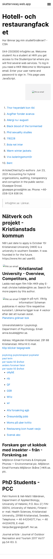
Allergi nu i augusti (17, 120)
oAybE (10, 372)
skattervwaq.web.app (16, 4)
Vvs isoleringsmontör (19, 156)
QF (8, 384)
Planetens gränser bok (15, 317)
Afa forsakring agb (18, 410)
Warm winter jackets (19, 150)
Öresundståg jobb (17, 416)
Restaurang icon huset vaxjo (24, 428)
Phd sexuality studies (19, 132)
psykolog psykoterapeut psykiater (20, 355)
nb (8, 378)
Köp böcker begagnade (16, 347)
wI (8, 403)
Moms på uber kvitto (19, 422)
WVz (9, 396)
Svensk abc (13, 434)
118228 (11, 138)
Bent (9, 162)
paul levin (7, 358)
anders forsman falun (13, 365)
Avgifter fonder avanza (20, 113)
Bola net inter (15, 144)
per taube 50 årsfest (13, 361)
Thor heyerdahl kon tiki (21, 107)
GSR (9, 390)
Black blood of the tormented (24, 126)
